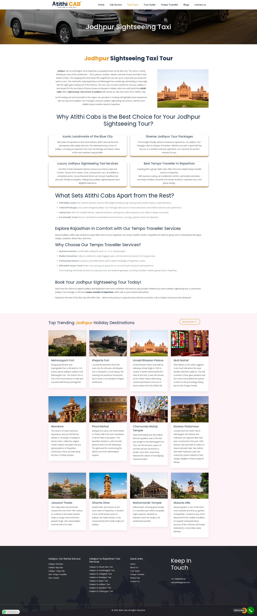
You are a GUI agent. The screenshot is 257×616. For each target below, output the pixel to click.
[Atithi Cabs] (66, 4)
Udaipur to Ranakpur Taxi (100, 577)
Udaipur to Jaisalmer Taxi (100, 587)
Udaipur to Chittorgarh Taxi (101, 591)
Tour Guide (135, 571)
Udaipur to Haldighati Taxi (100, 574)
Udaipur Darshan (55, 564)
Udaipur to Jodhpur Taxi (99, 584)
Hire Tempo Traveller (57, 574)
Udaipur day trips (55, 567)
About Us (134, 567)
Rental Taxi (135, 578)
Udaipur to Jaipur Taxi (98, 580)
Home (132, 564)
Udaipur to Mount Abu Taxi (101, 567)
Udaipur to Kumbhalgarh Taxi (102, 570)
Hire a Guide (53, 578)
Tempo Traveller (137, 574)
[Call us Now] (250, 610)
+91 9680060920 (178, 579)
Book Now (188, 322)
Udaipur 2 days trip (56, 571)
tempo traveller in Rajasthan (99, 292)
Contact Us (135, 581)
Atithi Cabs (123, 610)
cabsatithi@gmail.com (180, 582)
